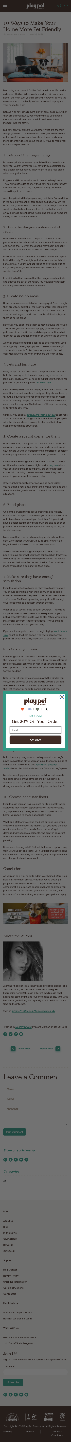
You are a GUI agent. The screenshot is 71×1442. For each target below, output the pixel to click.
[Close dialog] (62, 697)
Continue (35, 739)
